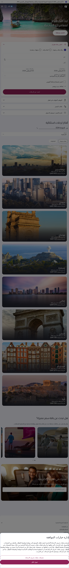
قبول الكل (34, 562)
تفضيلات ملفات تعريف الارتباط (34, 557)
